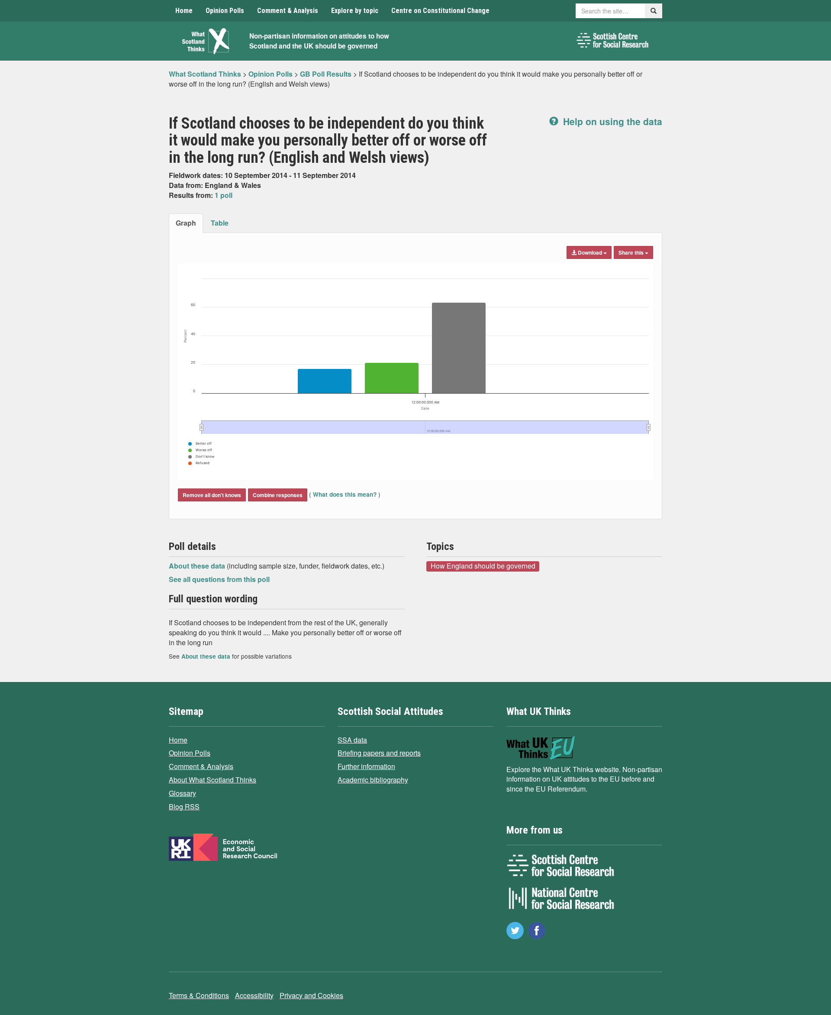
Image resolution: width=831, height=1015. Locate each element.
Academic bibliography (373, 780)
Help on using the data (611, 121)
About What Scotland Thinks (212, 780)
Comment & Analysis (287, 10)
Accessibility (254, 995)
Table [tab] (220, 223)
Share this (631, 252)
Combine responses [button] (278, 495)
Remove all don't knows (212, 495)
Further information (366, 766)
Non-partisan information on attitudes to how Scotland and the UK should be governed (319, 41)
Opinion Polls (225, 10)
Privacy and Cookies (311, 995)
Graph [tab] (186, 223)
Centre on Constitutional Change (440, 10)
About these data (198, 566)
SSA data (352, 740)
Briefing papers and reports (379, 753)
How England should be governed (483, 566)
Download (590, 252)
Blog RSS (184, 806)
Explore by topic (354, 10)
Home (184, 10)
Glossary (182, 793)
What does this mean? (344, 494)
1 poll (223, 195)
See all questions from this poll (219, 579)
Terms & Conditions (199, 995)
